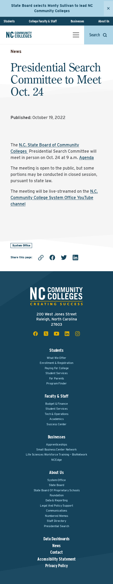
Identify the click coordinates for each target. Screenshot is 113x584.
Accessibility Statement (56, 559)
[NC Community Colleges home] (26, 35)
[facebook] (52, 257)
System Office (21, 245)
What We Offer (56, 358)
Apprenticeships (56, 444)
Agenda (86, 157)
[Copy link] (41, 257)
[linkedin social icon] (67, 333)
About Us (103, 21)
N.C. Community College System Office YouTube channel (54, 197)
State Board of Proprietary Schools (57, 490)
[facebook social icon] (35, 333)
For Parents (56, 378)
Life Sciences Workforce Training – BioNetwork (56, 454)
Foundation (57, 495)
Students (9, 21)
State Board (56, 485)
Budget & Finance (56, 403)
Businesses (77, 21)
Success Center (56, 424)
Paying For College (57, 368)
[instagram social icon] (77, 333)
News (16, 51)
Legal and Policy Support (56, 505)
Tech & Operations (56, 414)
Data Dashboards (56, 539)
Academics (56, 419)
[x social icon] (46, 333)
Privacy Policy (56, 565)
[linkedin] (75, 257)
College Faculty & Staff (43, 21)
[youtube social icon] (56, 333)
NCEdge (56, 460)
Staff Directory (56, 521)
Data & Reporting (56, 500)
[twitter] (64, 257)
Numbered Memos (56, 516)
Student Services (56, 373)
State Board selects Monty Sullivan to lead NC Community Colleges (52, 8)
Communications (56, 510)
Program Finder (56, 383)
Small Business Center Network (56, 449)
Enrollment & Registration (56, 363)
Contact (56, 552)
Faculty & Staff (56, 396)
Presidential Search (56, 526)
